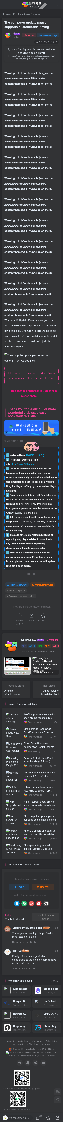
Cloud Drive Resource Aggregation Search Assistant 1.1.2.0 (40, 747)
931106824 (15, 512)
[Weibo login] (31, 903)
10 (41, 645)
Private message (49, 35)
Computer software (44, 584)
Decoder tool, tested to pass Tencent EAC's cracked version (39, 776)
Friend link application (17, 1040)
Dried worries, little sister (27, 927)
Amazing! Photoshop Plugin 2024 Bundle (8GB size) (39, 759)
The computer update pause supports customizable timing (26, 24)
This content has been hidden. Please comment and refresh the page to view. (32, 375)
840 (33, 645)
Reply (33, 941)
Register (44, 887)
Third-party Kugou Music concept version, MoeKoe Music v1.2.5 (38, 848)
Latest (8, 915)
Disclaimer (36, 1040)
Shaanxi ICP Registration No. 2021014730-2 (33, 1049)
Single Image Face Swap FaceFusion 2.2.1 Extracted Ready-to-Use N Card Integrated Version (39, 734)
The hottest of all (14, 919)
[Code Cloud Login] (39, 903)
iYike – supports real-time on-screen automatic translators (40, 803)
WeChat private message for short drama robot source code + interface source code (40, 717)
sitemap (46, 1044)
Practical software (21, 14)
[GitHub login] (46, 903)
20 (49, 645)
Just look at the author (45, 916)
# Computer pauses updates (20, 596)
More (56, 981)
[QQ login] (17, 903)
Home (7, 14)
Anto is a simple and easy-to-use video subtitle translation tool (40, 834)
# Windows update (16, 590)
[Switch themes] (57, 1099)
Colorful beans (29, 640)
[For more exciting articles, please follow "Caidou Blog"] (31, 427)
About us (33, 1044)
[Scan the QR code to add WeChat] (57, 1091)
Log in (21, 887)
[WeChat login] (24, 903)
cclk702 (17, 950)
